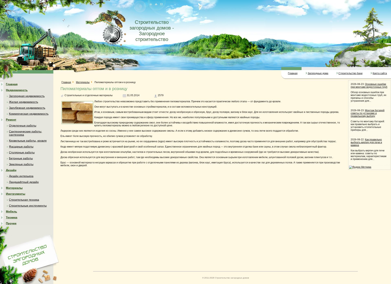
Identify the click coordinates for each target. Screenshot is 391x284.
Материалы (14, 187)
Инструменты (15, 193)
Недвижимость (17, 90)
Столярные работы (22, 152)
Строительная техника (24, 199)
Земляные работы (21, 164)
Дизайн (11, 170)
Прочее (11, 223)
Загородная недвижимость (27, 96)
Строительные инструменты (28, 205)
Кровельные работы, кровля (28, 140)
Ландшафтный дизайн (24, 182)
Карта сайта (380, 73)
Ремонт (11, 119)
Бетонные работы (21, 158)
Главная (293, 73)
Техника (11, 217)
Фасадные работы (21, 146)
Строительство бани (350, 73)
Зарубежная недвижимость (27, 107)
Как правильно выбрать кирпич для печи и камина (366, 142)
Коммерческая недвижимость (28, 113)
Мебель (11, 211)
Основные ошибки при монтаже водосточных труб (369, 85)
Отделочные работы (22, 125)
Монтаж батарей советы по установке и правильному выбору (367, 113)
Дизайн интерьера (21, 176)
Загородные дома (318, 73)
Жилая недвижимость (23, 101)
